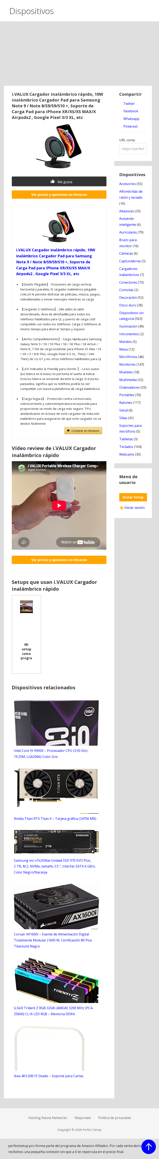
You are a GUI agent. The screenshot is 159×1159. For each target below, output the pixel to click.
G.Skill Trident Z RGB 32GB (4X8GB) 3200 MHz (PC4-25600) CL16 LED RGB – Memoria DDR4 (53, 1011)
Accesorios (127, 183)
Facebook (130, 111)
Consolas (126, 290)
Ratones (125, 402)
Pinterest (130, 126)
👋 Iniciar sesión (132, 507)
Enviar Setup (133, 497)
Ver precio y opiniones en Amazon (59, 194)
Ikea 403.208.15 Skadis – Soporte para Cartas (48, 1076)
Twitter (129, 103)
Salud (123, 410)
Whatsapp (131, 118)
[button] (152, 10)
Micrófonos (128, 356)
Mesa (123, 349)
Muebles (126, 372)
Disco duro (127, 305)
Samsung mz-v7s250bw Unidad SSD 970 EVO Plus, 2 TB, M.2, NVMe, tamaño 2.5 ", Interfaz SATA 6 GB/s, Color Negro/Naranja (55, 866)
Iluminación (128, 326)
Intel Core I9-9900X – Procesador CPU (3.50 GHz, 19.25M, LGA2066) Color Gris (51, 753)
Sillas (123, 418)
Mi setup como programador (26, 651)
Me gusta (64, 182)
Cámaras (126, 253)
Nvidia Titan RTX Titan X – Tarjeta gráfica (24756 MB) (55, 818)
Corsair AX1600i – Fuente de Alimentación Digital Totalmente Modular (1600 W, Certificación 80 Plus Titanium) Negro (53, 940)
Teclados (126, 446)
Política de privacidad (114, 1117)
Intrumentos (129, 334)
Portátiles (126, 395)
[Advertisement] (79, 55)
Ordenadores (129, 387)
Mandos (125, 341)
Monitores (127, 364)
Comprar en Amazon (85, 431)
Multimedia (128, 379)
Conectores (128, 282)
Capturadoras (130, 261)
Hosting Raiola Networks (47, 1117)
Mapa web (83, 1117)
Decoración (128, 297)
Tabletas (126, 439)
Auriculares (128, 232)
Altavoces (126, 211)
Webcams (126, 454)
